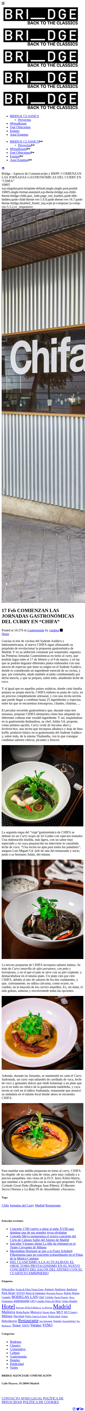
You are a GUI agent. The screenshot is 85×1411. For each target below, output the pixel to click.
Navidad (18, 1316)
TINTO (26, 1325)
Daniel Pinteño (61, 1297)
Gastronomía (35, 630)
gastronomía (22, 1301)
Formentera (7, 1301)
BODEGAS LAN (25, 1297)
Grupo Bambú (69, 1301)
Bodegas (15, 1341)
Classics (15, 1345)
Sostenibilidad (69, 1321)
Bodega (67, 1293)
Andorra (60, 1289)
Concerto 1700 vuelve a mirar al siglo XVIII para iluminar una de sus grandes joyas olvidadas (42, 1230)
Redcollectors (9, 1321)
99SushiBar (8, 1289)
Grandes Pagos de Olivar (48, 1301)
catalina (54, 630)
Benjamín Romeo (54, 1293)
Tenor (16, 1325)
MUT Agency (71, 1312)
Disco (71, 1297)
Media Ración (23, 1312)
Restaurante (53, 1205)
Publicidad (54, 1316)
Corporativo (18, 1349)
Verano (35, 1325)
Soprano (57, 1321)
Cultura (15, 1353)
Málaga (7, 1316)
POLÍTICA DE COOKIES (41, 1402)
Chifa (5, 1205)
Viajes (14, 1367)
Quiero (64, 1316)
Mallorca (8, 1312)
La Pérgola (47, 1308)
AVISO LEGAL (31, 1398)
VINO (47, 1325)
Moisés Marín (48, 1312)
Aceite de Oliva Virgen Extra (29, 1289)
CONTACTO (11, 1398)
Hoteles (15, 1360)
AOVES (20, 1293)
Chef (41, 1297)
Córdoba (49, 1297)
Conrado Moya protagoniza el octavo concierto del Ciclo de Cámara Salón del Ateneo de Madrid (43, 1238)
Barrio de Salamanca (36, 1293)
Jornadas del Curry (22, 1205)
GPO (32, 1301)
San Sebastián (45, 1321)
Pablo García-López (36, 1316)
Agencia (49, 1289)
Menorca (36, 1312)
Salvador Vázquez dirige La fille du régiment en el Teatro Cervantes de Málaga (43, 1245)
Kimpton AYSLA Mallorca (28, 1308)
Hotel (8, 1306)
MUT (59, 1312)
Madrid (40, 1205)
